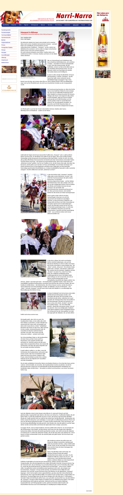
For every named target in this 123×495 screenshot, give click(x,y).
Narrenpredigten (6, 35)
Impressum (4, 60)
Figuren (26, 25)
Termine (50, 25)
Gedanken (67, 25)
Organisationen (5, 42)
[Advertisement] (46, 4)
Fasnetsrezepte (5, 32)
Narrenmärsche (5, 37)
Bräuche (13, 25)
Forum (83, 25)
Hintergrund (34, 25)
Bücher (3, 40)
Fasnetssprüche (5, 30)
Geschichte (6, 25)
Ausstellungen (5, 55)
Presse (3, 45)
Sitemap (3, 57)
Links (89, 25)
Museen (3, 52)
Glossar (43, 25)
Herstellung (58, 25)
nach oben (89, 491)
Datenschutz (5, 62)
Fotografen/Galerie (6, 47)
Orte (20, 25)
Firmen (3, 50)
